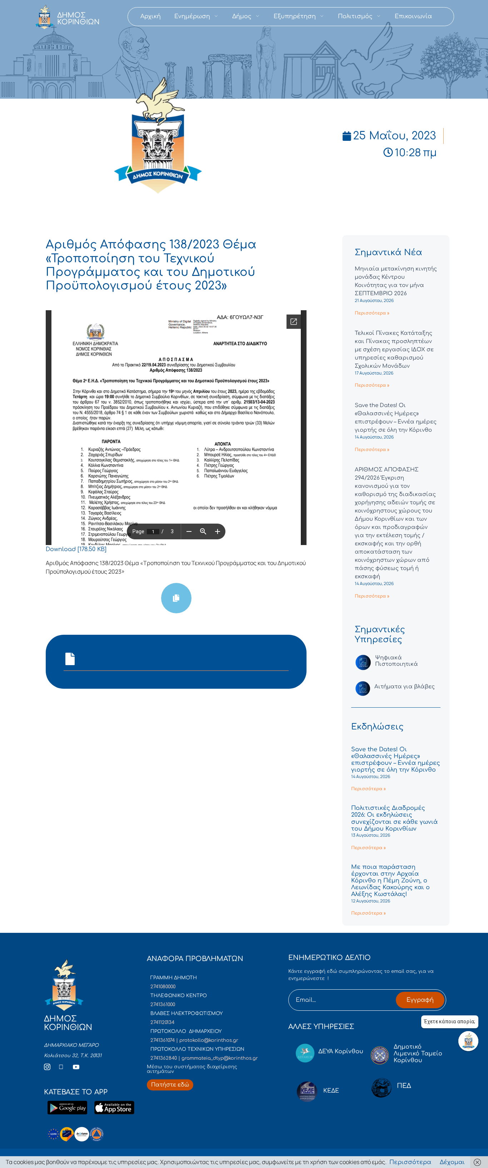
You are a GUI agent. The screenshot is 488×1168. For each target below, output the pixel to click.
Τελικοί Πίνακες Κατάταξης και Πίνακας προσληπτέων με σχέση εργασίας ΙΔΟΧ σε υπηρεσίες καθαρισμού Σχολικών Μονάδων (394, 349)
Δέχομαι (452, 1162)
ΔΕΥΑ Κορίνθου (340, 1051)
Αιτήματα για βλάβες (404, 687)
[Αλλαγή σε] (445, 16)
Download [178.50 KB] (76, 549)
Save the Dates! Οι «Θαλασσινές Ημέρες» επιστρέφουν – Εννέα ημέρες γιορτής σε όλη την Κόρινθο (395, 759)
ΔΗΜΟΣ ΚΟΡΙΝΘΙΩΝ (78, 18)
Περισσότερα (410, 1162)
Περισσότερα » (372, 313)
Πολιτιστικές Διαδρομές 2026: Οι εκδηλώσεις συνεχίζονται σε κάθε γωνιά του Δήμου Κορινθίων (394, 818)
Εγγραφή (420, 1000)
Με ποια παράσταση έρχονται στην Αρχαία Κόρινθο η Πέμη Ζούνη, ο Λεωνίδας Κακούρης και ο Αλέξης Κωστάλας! (390, 881)
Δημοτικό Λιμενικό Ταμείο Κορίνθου (418, 1054)
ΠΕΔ (404, 1085)
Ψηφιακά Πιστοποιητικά (396, 661)
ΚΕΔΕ (331, 1091)
